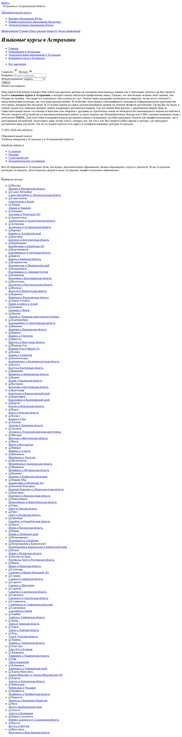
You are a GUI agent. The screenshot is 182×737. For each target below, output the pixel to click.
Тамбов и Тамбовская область (27, 617)
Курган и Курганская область (26, 406)
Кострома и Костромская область (29, 386)
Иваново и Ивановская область (28, 329)
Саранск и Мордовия (21, 585)
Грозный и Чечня (19, 310)
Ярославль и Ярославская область (29, 732)
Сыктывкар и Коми (20, 610)
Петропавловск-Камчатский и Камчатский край (38, 546)
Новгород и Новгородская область (29, 495)
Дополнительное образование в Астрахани (35, 54)
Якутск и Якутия (19, 726)
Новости (52, 31)
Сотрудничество (18, 157)
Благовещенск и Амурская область (30, 252)
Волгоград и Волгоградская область (30, 284)
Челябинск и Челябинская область (29, 694)
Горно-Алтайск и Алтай (23, 303)
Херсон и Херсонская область (27, 681)
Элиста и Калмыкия (21, 713)
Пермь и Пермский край (23, 534)
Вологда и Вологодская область (28, 291)
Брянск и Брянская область (25, 259)
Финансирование (12, 78)
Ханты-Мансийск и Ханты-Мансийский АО (36, 674)
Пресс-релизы (37, 31)
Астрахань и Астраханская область (30, 227)
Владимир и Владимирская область (30, 278)
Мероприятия (9, 31)
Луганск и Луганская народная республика (35, 431)
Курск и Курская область (24, 412)
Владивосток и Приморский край (29, 265)
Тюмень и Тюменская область (27, 642)
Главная (13, 48)
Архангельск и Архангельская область (32, 220)
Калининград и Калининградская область (34, 361)
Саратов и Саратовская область (28, 591)
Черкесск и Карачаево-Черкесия (28, 700)
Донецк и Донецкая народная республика (34, 316)
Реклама (13, 154)
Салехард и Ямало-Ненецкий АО (29, 572)
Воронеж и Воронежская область (29, 297)
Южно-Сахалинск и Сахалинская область (34, 719)
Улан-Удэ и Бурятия (20, 649)
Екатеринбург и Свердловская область (32, 323)
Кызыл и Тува (17, 418)
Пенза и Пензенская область (26, 527)
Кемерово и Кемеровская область (29, 374)
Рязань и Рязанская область (25, 566)
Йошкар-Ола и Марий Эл (24, 348)
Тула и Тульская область (23, 636)
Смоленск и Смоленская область (28, 598)
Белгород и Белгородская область (29, 239)
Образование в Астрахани (24, 51)
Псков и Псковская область (25, 553)
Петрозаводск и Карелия (23, 540)
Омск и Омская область (23, 508)
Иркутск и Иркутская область (27, 342)
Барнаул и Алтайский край (25, 233)
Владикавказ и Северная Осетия (28, 271)
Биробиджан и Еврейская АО (26, 246)
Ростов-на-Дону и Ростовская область (31, 559)
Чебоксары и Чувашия (22, 687)
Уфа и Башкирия (19, 662)
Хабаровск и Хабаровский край (28, 668)
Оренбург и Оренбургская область (29, 521)
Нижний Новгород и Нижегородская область (36, 489)
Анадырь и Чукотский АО (24, 214)
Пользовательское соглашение (27, 160)
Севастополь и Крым (21, 201)
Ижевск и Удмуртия (21, 335)
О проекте (15, 151)
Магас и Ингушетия (21, 444)
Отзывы (23, 31)
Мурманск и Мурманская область (29, 470)
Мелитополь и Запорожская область (30, 463)
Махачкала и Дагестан (22, 457)
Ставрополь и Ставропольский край (31, 604)
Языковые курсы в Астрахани (27, 58)
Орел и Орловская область (25, 514)
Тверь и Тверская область (24, 623)
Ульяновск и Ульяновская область (29, 655)
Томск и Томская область (24, 630)
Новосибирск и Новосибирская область (33, 502)
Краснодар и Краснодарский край (29, 393)
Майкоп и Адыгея (19, 450)
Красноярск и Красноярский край (29, 399)
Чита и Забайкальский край (25, 706)
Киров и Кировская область (25, 380)
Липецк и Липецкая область (26, 425)
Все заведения (17, 64)
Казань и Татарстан (20, 355)
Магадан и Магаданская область (28, 438)
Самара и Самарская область (26, 578)
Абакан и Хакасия (20, 207)
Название (7, 75)
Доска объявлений (69, 31)
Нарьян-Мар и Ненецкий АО (26, 482)
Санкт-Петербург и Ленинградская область (35, 195)
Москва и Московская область (27, 188)
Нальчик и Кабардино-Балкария (28, 476)
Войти (5, 2)
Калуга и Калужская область (26, 367)
